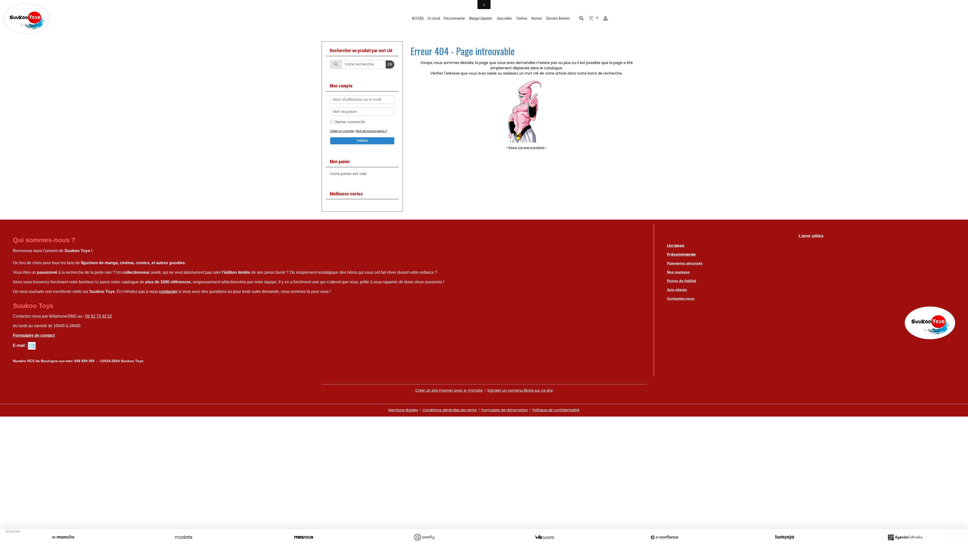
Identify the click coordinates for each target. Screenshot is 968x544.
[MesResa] (304, 537)
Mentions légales (403, 410)
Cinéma (521, 18)
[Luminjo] (785, 537)
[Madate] (183, 537)
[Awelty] (424, 537)
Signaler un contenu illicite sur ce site (520, 390)
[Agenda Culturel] (905, 537)
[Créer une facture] (544, 537)
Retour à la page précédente (526, 147)
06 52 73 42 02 (98, 316)
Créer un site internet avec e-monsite (449, 390)
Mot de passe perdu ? (371, 131)
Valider (362, 140)
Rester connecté (350, 121)
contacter (168, 291)
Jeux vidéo (504, 18)
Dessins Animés (558, 18)
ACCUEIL (417, 18)
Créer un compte (342, 131)
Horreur (536, 18)
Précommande (454, 18)
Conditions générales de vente (449, 410)
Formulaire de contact (34, 335)
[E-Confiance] (664, 537)
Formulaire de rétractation (504, 410)
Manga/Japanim (480, 18)
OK (389, 64)
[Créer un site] (63, 537)
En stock (434, 18)
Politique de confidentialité (556, 410)
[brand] (28, 19)
